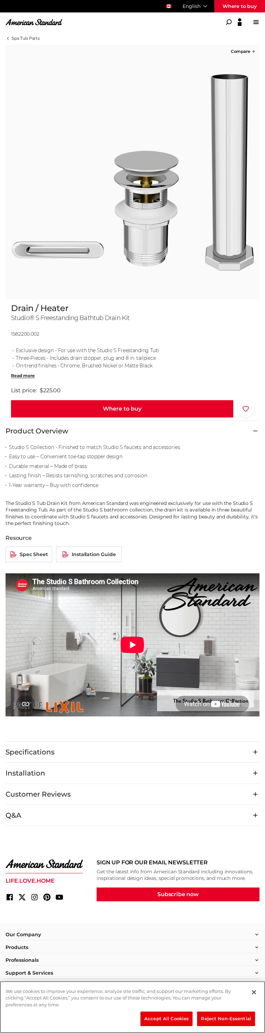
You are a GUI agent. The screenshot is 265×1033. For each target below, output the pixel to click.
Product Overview (37, 431)
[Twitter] (22, 897)
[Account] (240, 22)
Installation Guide (94, 554)
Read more (23, 376)
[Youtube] (59, 897)
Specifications (30, 752)
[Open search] (228, 22)
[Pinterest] (47, 897)
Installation (25, 773)
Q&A (13, 815)
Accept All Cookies (166, 1018)
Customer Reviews (38, 794)
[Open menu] (256, 22)
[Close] (254, 992)
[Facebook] (10, 897)
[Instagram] (34, 897)
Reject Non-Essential (226, 1018)
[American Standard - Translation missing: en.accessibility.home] (44, 864)
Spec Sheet (34, 554)
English (191, 6)
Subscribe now (178, 894)
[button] (243, 51)
